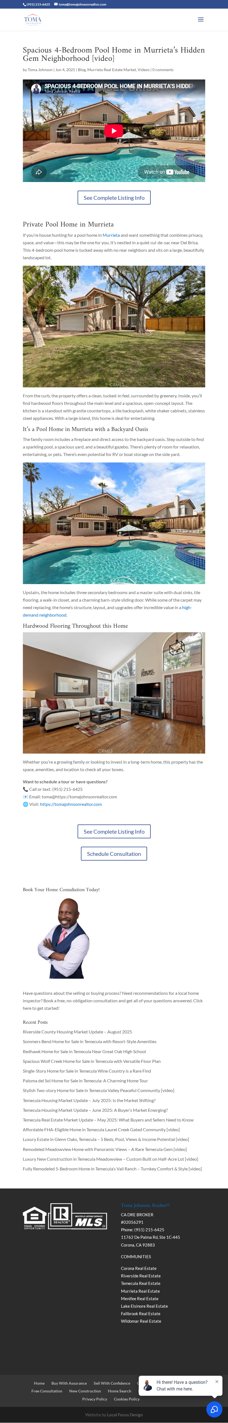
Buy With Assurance (69, 1383)
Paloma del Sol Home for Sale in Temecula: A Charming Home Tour (85, 1080)
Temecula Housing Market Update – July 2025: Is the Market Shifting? (89, 1100)
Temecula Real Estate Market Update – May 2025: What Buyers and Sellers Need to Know (108, 1119)
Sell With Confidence (112, 1383)
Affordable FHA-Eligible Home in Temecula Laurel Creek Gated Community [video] (101, 1129)
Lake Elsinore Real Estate (144, 1306)
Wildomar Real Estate (141, 1321)
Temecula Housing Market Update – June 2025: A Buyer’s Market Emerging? (95, 1110)
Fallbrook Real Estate (140, 1313)
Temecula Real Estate (140, 1283)
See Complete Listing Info (114, 197)
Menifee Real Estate (139, 1298)
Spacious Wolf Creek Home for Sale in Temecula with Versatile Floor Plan (92, 1061)
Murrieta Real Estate (140, 1291)
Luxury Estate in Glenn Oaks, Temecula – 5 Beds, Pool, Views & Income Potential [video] (106, 1139)
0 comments (163, 69)
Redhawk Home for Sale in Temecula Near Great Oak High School (84, 1051)
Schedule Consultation (114, 853)
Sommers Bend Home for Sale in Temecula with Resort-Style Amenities (90, 1041)
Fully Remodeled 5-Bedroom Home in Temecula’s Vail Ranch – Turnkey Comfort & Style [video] (112, 1168)
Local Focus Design (125, 1414)
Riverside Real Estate (141, 1275)
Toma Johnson (40, 69)
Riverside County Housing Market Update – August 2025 (77, 1031)
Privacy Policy (94, 1399)
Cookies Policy (127, 1399)
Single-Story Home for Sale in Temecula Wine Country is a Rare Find (87, 1070)
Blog (82, 69)
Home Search (119, 1391)
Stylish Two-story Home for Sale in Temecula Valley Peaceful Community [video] (98, 1090)
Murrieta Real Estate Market (111, 69)
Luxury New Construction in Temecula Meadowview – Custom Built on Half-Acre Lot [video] (110, 1159)
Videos (144, 69)
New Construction (85, 1391)
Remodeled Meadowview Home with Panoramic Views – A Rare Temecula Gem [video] (105, 1149)
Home (39, 1383)
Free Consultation (46, 1391)
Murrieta (111, 235)
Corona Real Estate (139, 1268)
